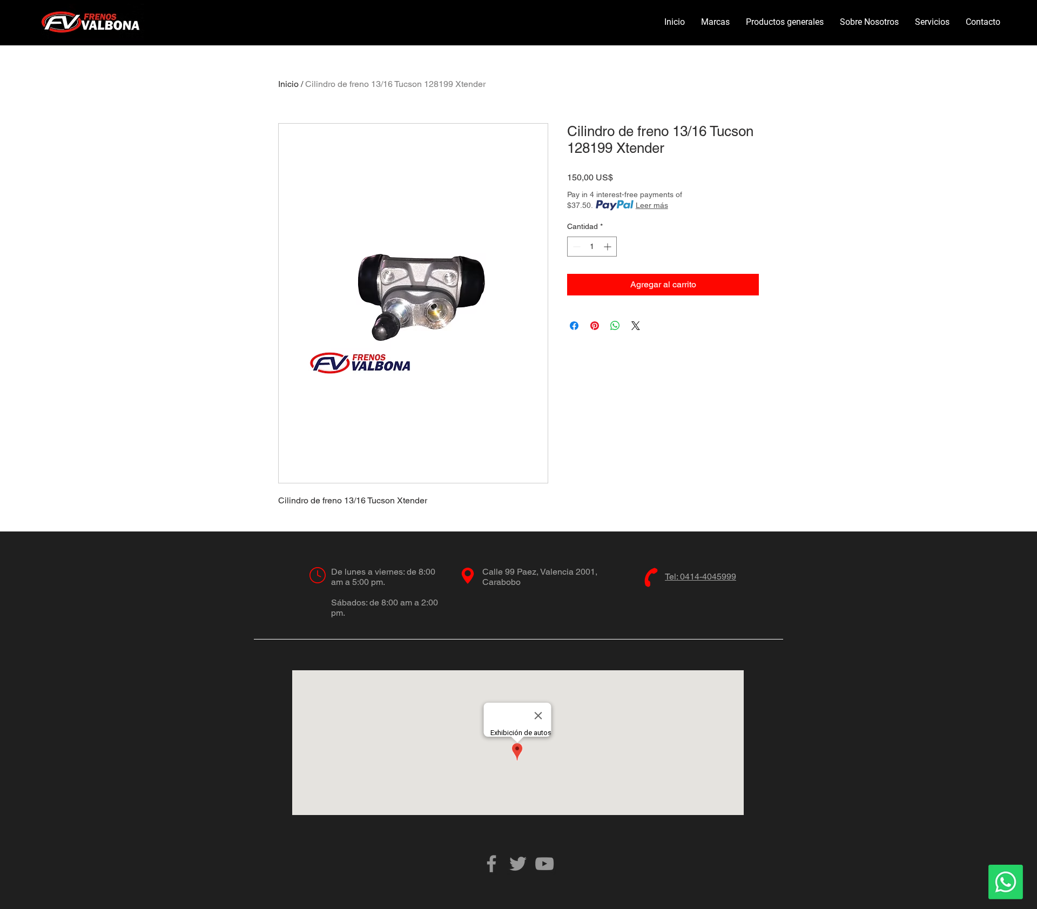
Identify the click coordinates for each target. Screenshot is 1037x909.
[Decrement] (575, 246)
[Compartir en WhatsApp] (615, 325)
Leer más (652, 205)
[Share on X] (635, 325)
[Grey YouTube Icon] (544, 863)
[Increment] (608, 246)
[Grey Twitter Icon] (518, 863)
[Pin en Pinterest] (594, 325)
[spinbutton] (592, 246)
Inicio (288, 84)
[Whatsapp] (1005, 882)
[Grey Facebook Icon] (491, 863)
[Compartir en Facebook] (574, 325)
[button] (715, 22)
